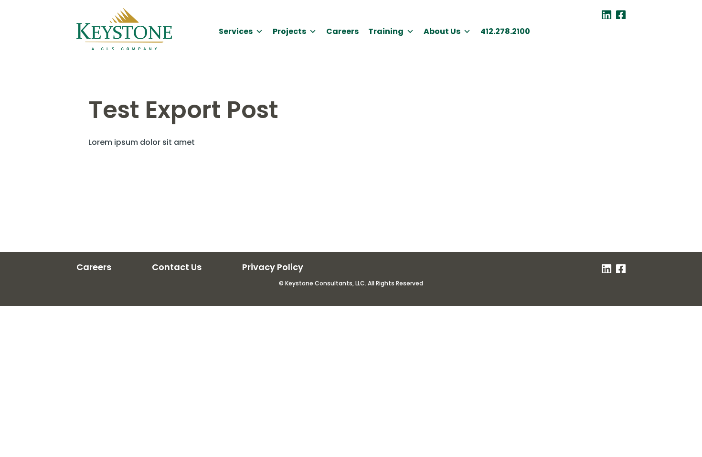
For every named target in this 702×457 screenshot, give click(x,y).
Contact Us (177, 267)
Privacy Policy (272, 267)
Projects (289, 31)
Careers (342, 31)
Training (386, 31)
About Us (442, 31)
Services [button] (236, 31)
